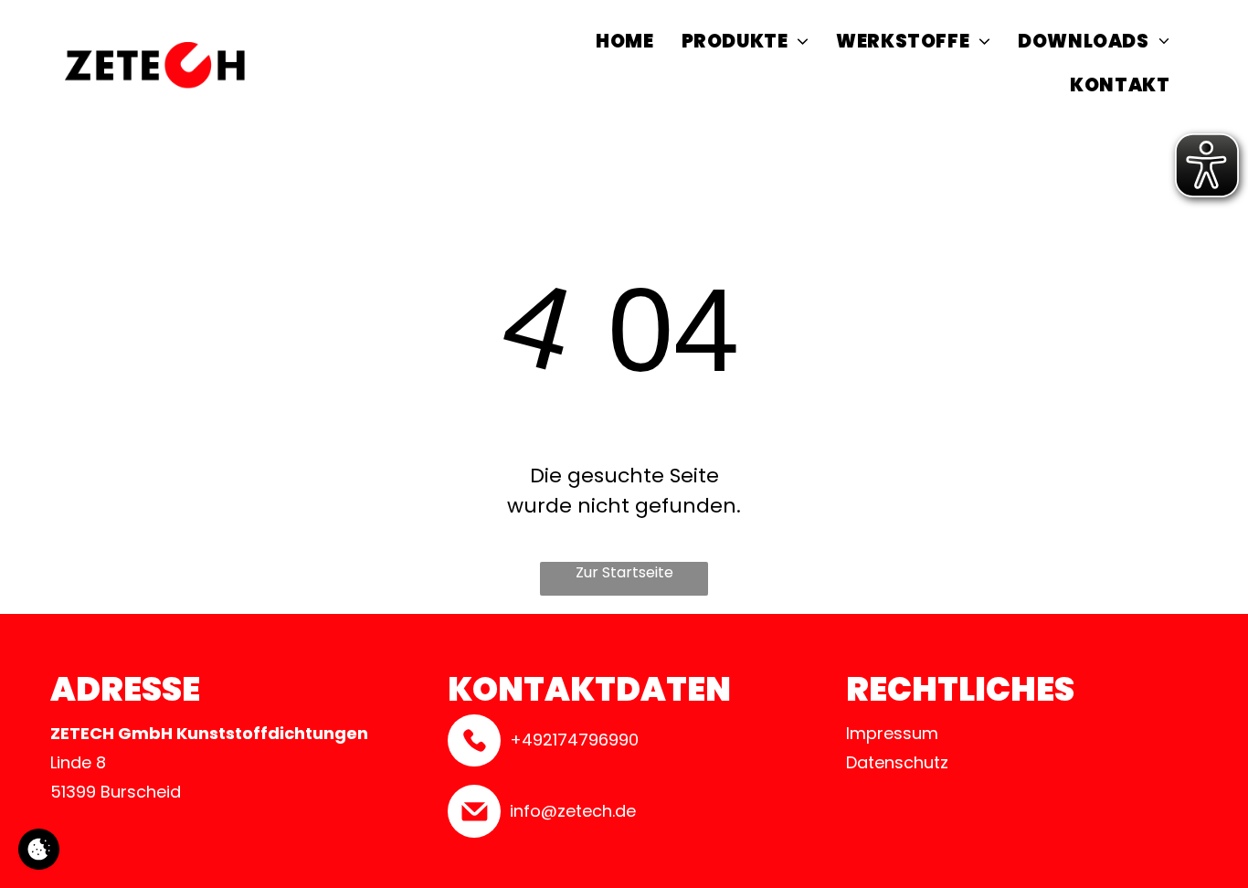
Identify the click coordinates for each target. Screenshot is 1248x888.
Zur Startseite (624, 572)
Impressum (892, 733)
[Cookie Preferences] (38, 849)
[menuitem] (624, 44)
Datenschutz (897, 762)
